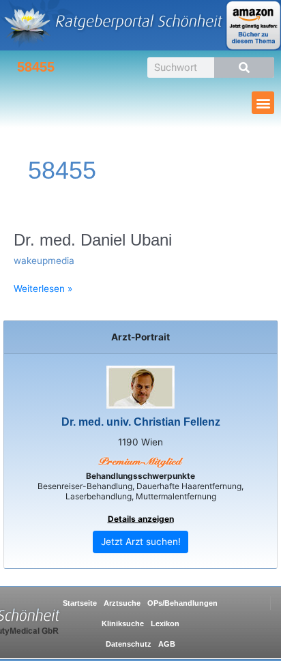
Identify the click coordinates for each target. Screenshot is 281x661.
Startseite (80, 603)
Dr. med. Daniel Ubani (93, 240)
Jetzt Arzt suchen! (141, 541)
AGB (166, 644)
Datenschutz (128, 644)
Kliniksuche (123, 623)
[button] (263, 102)
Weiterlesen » (43, 288)
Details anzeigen (141, 519)
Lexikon (165, 623)
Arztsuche (122, 603)
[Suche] (244, 67)
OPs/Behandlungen (182, 603)
